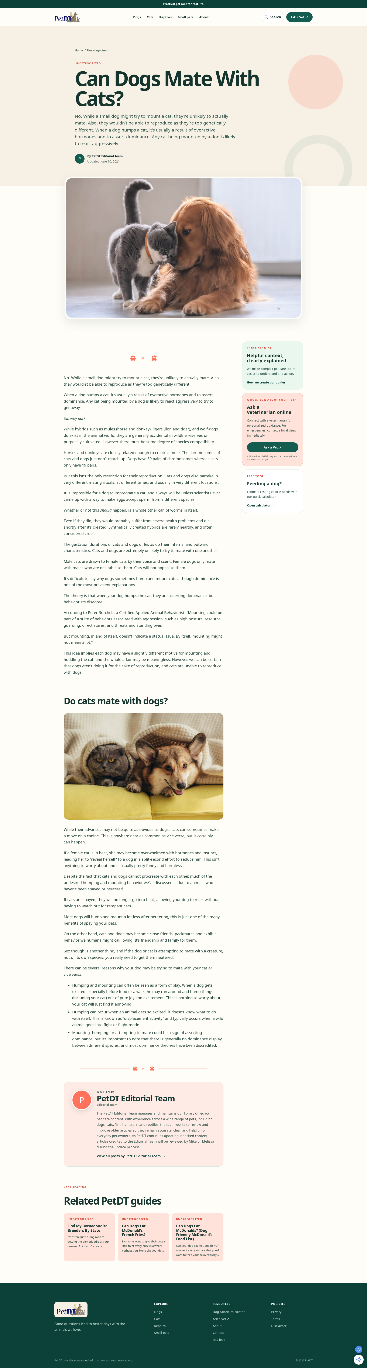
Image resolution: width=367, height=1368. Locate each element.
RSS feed (219, 1340)
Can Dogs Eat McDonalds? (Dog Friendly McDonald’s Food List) (194, 1232)
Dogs (137, 17)
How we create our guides (268, 382)
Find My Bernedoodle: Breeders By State (87, 1228)
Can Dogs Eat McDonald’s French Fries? (134, 1230)
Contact (218, 1333)
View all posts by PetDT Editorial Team (131, 1156)
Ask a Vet (299, 17)
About (204, 17)
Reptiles (165, 17)
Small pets (185, 17)
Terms (275, 1319)
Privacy (276, 1312)
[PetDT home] (67, 17)
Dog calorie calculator (229, 1312)
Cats (150, 17)
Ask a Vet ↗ (221, 1319)
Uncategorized (97, 50)
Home (79, 50)
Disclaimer (279, 1326)
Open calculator (260, 505)
